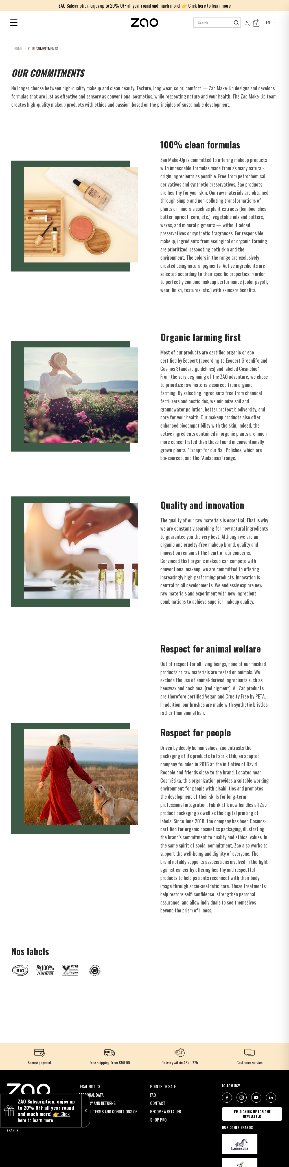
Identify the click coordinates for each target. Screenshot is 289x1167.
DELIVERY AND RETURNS (97, 1103)
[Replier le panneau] (85, 1110)
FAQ (153, 1095)
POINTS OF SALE (163, 1086)
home (18, 48)
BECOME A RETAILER (165, 1112)
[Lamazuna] (239, 1144)
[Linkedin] (271, 1097)
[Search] (236, 22)
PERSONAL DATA (91, 1095)
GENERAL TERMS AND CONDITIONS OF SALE (107, 1115)
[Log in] (246, 22)
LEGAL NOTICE (89, 1086)
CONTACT (157, 1103)
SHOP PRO (158, 1120)
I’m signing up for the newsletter (252, 1113)
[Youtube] (256, 1097)
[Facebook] (227, 1097)
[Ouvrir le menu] (14, 22)
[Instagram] (242, 1097)
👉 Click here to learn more (206, 5)
